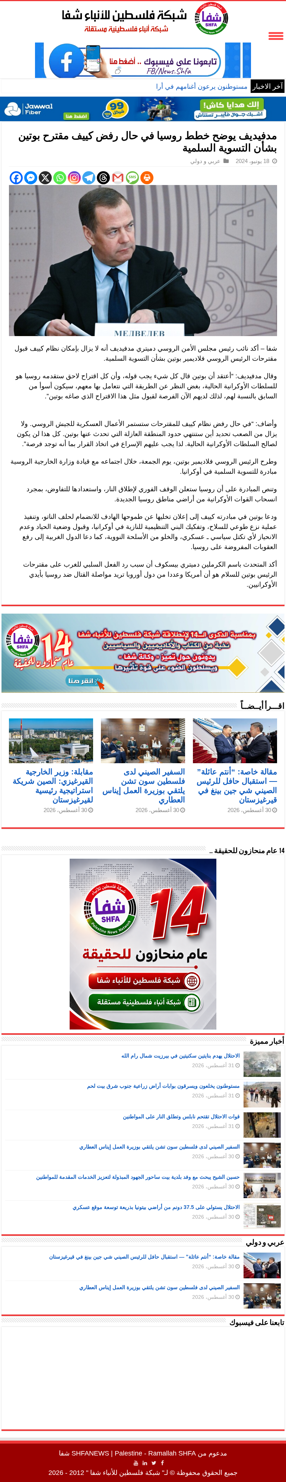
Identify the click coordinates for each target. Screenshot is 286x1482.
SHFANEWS (90, 1453)
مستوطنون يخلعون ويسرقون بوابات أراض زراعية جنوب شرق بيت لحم (163, 1086)
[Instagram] (74, 177)
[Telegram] (88, 177)
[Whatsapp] (59, 177)
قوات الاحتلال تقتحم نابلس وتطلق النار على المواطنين (181, 1116)
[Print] (146, 177)
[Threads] (103, 177)
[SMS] (132, 177)
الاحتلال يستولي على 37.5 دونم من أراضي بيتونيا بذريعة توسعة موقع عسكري (156, 1207)
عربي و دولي (205, 161)
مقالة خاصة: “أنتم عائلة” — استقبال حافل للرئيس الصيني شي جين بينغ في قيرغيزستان (144, 1257)
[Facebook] (16, 177)
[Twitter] (154, 1462)
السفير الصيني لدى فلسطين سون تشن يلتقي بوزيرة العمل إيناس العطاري (159, 1147)
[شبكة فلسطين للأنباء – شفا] (143, 17)
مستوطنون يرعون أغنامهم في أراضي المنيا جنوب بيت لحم (168, 86)
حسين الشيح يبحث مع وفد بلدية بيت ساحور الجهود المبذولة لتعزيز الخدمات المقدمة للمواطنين (138, 1177)
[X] (45, 177)
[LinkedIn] (145, 1462)
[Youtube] (136, 1462)
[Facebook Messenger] (30, 177)
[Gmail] (117, 177)
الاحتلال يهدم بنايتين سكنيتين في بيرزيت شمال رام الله (180, 1056)
